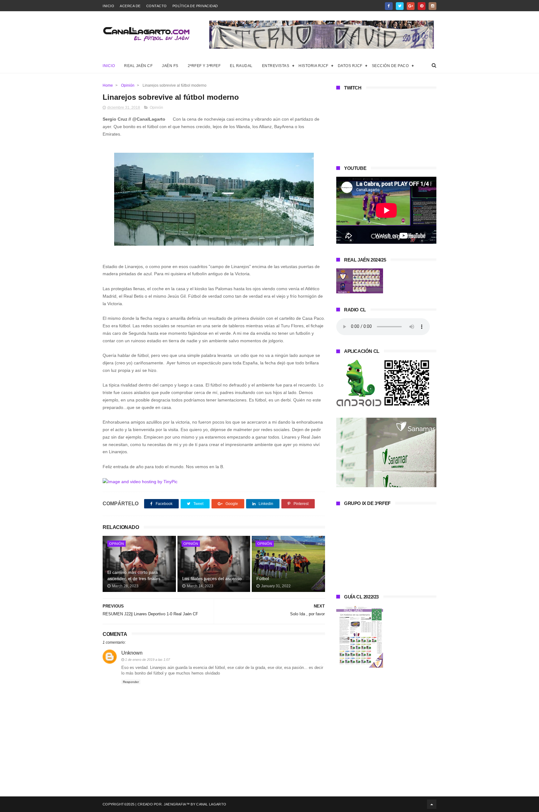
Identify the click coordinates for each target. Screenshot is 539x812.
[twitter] (400, 6)
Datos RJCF (350, 66)
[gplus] (411, 6)
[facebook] (389, 6)
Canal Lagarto (211, 804)
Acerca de (130, 6)
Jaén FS (170, 66)
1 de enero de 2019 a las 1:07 (147, 659)
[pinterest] (421, 6)
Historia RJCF (313, 66)
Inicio (108, 6)
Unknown (132, 653)
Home (108, 85)
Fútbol (262, 578)
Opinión (127, 85)
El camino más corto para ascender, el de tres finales (133, 575)
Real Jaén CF (138, 66)
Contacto (156, 6)
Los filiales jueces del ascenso (212, 578)
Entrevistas (275, 66)
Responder (131, 682)
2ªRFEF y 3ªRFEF (204, 66)
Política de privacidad (195, 6)
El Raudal (241, 66)
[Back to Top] (431, 804)
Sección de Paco (390, 66)
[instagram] (432, 6)
